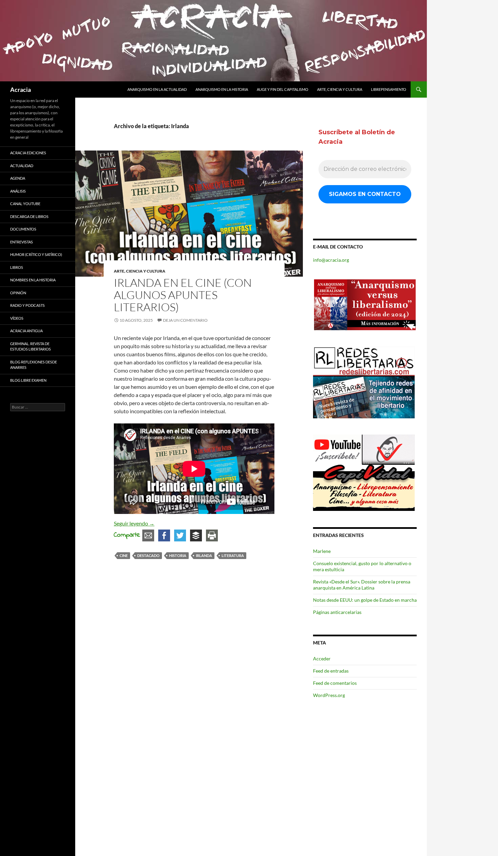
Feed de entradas (331, 671)
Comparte (127, 535)
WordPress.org (329, 695)
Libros (16, 267)
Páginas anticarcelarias (337, 612)
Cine (124, 555)
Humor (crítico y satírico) (36, 254)
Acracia (20, 89)
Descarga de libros (29, 216)
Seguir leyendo (134, 523)
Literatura (233, 555)
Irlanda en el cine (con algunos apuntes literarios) (183, 295)
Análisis (18, 191)
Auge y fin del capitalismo (282, 89)
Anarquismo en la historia (221, 89)
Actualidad (21, 165)
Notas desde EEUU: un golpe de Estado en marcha (365, 600)
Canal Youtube (25, 203)
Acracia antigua (26, 331)
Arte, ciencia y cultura (339, 89)
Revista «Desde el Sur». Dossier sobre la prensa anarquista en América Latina (361, 585)
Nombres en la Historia (33, 280)
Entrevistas (21, 242)
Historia (177, 555)
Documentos (23, 229)
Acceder (322, 658)
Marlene (322, 551)
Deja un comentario (185, 320)
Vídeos (16, 318)
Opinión (18, 293)
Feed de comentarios (335, 683)
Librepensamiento (388, 89)
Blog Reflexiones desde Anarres (33, 365)
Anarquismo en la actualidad (157, 89)
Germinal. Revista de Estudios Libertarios (30, 346)
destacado (148, 555)
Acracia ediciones (28, 153)
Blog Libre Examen (28, 380)
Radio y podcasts (27, 305)
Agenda (17, 178)
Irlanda (204, 555)
